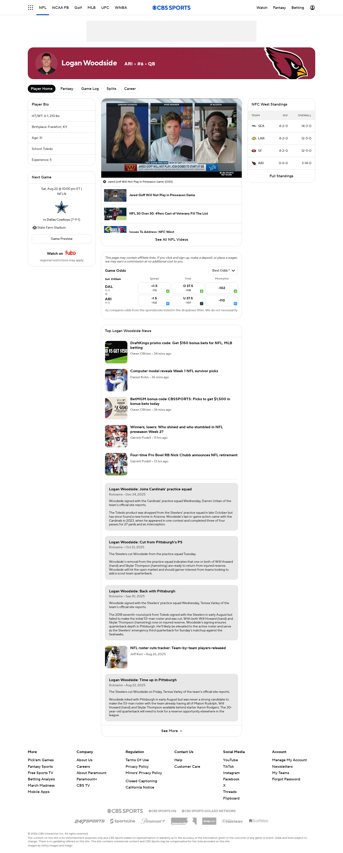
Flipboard (231, 798)
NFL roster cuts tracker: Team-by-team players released (178, 648)
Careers (83, 766)
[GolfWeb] (259, 821)
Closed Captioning (141, 781)
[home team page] (61, 206)
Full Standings (281, 176)
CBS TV (83, 785)
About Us (84, 760)
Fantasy (66, 88)
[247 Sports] (89, 820)
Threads (230, 791)
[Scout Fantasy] (232, 820)
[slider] (171, 164)
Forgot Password (286, 779)
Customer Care (187, 766)
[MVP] (209, 819)
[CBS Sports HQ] (162, 810)
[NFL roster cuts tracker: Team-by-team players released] (116, 657)
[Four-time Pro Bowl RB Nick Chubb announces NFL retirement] (116, 464)
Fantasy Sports (40, 766)
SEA (261, 126)
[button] (30, 7)
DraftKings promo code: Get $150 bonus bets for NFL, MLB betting (181, 345)
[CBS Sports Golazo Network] (209, 810)
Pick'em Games (41, 760)
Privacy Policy (137, 766)
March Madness (41, 785)
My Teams (280, 773)
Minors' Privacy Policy (144, 773)
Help (178, 760)
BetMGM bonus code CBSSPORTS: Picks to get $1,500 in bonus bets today (180, 401)
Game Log (90, 88)
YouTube (230, 760)
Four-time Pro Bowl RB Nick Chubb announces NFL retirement (184, 455)
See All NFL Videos (171, 239)
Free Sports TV (40, 773)
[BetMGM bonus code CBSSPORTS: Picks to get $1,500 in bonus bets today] (116, 408)
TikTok (228, 766)
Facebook (231, 779)
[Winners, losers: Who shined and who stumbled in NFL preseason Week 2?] (116, 436)
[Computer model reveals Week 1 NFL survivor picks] (116, 380)
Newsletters (282, 766)
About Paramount (91, 773)
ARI (261, 163)
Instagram (231, 773)
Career (130, 88)
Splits (111, 88)
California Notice (140, 787)
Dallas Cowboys (58, 220)
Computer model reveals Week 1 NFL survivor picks (174, 371)
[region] (171, 138)
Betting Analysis (41, 779)
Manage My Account (289, 760)
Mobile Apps (38, 791)
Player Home (41, 88)
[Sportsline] (122, 820)
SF (260, 151)
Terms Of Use (137, 760)
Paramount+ (87, 779)
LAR (261, 138)
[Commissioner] (184, 819)
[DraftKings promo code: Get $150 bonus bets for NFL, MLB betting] (116, 352)
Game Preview (62, 239)
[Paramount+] (153, 820)
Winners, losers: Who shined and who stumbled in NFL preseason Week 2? (176, 429)
